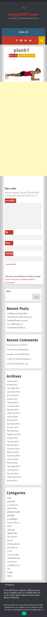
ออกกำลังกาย (12, 547)
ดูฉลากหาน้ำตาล (21, 345)
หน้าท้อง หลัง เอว (13, 544)
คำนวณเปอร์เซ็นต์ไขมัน (20, 349)
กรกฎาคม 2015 (13, 406)
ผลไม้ (9, 526)
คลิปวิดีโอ (11, 515)
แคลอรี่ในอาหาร (13, 565)
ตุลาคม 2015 (12, 399)
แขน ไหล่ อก (12, 562)
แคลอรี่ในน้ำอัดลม (23, 354)
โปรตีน (10, 572)
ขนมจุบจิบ (11, 501)
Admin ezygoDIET (27, 55)
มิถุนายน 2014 (13, 452)
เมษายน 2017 (12, 381)
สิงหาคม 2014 (12, 445)
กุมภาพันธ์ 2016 (13, 392)
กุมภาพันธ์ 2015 (13, 424)
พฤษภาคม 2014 (13, 456)
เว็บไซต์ (9, 253)
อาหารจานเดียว (13, 555)
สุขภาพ (10, 540)
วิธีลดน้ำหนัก (12, 533)
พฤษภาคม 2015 (13, 413)
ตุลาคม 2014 (12, 438)
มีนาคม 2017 (12, 385)
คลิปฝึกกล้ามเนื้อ (13, 512)
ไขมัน (9, 576)
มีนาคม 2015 (12, 420)
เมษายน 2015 (12, 417)
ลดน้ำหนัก (11, 530)
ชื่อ (6, 232)
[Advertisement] (23, 105)
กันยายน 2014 (12, 441)
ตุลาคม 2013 (12, 480)
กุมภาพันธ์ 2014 (13, 466)
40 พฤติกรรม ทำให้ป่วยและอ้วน (19, 317)
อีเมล (7, 243)
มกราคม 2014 (12, 470)
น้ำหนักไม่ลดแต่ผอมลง (22, 359)
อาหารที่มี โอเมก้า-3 (15, 324)
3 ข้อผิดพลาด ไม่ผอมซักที (17, 313)
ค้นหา (9, 291)
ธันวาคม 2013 (12, 473)
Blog (9, 498)
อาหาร (9, 551)
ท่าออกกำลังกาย (13, 523)
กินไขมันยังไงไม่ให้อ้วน (16, 328)
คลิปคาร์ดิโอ (12, 508)
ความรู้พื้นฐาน (12, 519)
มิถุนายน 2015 (13, 409)
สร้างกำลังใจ (12, 537)
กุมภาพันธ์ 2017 (13, 388)
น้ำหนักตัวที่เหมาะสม (20, 364)
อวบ (8, 364)
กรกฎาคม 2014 (13, 449)
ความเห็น (10, 200)
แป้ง (8, 569)
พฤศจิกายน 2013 (14, 477)
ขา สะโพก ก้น (12, 505)
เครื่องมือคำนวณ (13, 558)
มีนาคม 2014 (12, 463)
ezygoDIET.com (23, 14)
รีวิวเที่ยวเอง (9, 585)
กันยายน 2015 (12, 402)
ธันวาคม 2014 (12, 431)
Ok (24, 613)
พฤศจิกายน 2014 (14, 434)
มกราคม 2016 (12, 395)
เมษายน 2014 (12, 459)
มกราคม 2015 (12, 427)
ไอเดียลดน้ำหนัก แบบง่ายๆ (17, 320)
